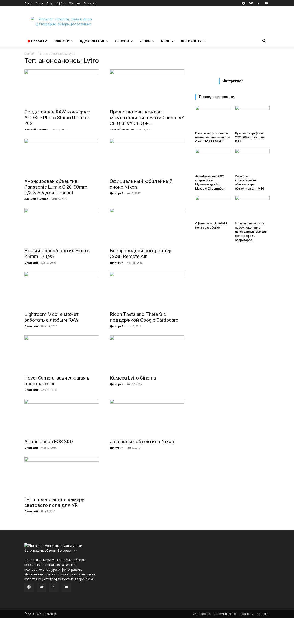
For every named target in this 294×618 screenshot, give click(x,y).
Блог (165, 41)
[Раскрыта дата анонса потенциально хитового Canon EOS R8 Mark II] (212, 118)
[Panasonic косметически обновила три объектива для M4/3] (252, 161)
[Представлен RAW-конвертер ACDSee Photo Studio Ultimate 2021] (61, 87)
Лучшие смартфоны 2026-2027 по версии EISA (249, 137)
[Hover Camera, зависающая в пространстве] (61, 353)
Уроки (145, 41)
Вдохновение (92, 41)
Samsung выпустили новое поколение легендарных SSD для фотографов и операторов (251, 232)
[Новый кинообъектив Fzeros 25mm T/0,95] (61, 226)
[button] (264, 41)
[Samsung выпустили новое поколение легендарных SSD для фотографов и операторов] (252, 208)
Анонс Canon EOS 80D (48, 441)
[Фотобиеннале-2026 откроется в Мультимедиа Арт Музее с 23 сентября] (212, 161)
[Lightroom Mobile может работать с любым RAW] (61, 290)
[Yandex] (258, 3)
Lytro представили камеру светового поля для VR (54, 502)
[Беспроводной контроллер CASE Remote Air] (147, 226)
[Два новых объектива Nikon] (147, 417)
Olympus (74, 3)
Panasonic (90, 3)
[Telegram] (243, 3)
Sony (50, 3)
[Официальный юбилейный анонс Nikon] (147, 157)
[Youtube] (266, 3)
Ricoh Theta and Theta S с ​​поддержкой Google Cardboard (144, 317)
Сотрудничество (225, 614)
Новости (61, 41)
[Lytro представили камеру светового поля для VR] (61, 475)
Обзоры (122, 41)
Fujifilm (60, 3)
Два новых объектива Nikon (142, 441)
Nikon (39, 3)
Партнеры (246, 614)
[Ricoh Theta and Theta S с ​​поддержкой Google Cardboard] (147, 290)
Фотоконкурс (193, 41)
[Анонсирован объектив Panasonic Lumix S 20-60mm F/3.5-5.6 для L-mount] (61, 157)
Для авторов (201, 614)
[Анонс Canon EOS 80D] (61, 417)
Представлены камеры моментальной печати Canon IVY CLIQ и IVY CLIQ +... (147, 117)
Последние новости (216, 97)
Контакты (263, 614)
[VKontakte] (251, 3)
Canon (28, 3)
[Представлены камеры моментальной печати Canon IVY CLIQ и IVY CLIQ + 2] (147, 87)
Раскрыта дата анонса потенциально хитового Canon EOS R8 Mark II (212, 137)
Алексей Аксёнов (36, 129)
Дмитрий (116, 193)
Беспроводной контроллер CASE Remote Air (140, 253)
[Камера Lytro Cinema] (147, 353)
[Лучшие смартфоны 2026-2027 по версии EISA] (252, 118)
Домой (29, 54)
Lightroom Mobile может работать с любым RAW (51, 317)
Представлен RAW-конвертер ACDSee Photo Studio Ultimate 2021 (57, 117)
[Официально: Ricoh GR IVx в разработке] (212, 208)
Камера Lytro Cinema (133, 378)
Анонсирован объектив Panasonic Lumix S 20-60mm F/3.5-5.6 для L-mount (55, 187)
